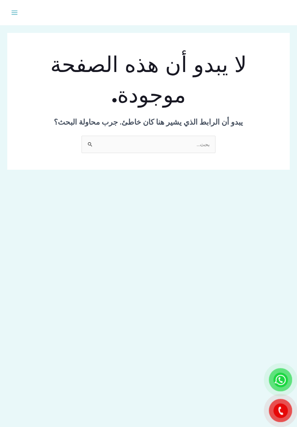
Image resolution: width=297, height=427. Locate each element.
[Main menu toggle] (14, 12)
